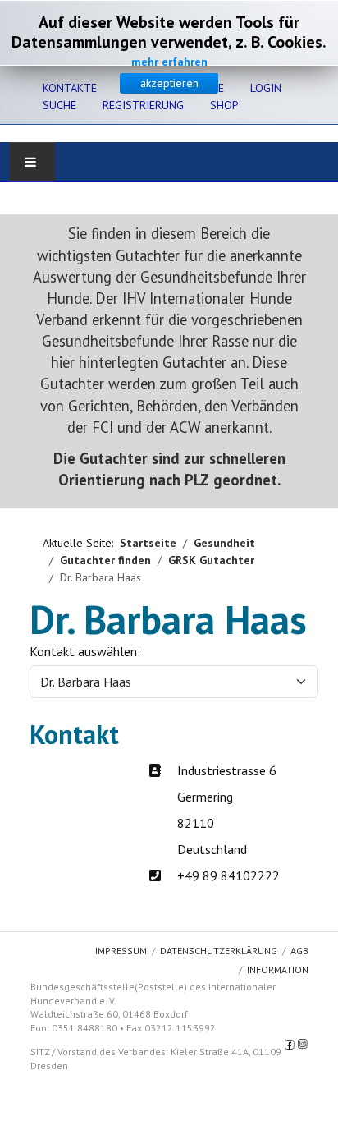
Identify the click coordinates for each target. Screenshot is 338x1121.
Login (265, 87)
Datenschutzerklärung (218, 950)
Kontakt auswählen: (85, 651)
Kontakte (70, 87)
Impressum (121, 950)
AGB (299, 950)
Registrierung (143, 105)
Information (277, 969)
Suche (59, 105)
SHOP (224, 105)
